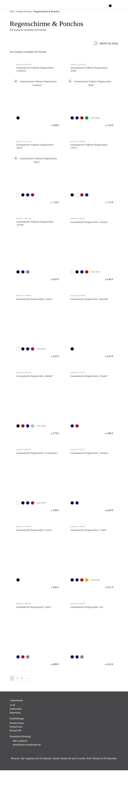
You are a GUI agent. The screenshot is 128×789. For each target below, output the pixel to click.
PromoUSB (15, 730)
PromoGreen (16, 726)
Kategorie (18, 55)
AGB (12, 705)
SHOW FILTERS (108, 43)
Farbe (16, 65)
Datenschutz (16, 708)
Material (17, 76)
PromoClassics (17, 723)
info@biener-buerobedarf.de (27, 744)
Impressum (15, 712)
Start (12, 11)
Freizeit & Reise (24, 11)
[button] (116, 5)
